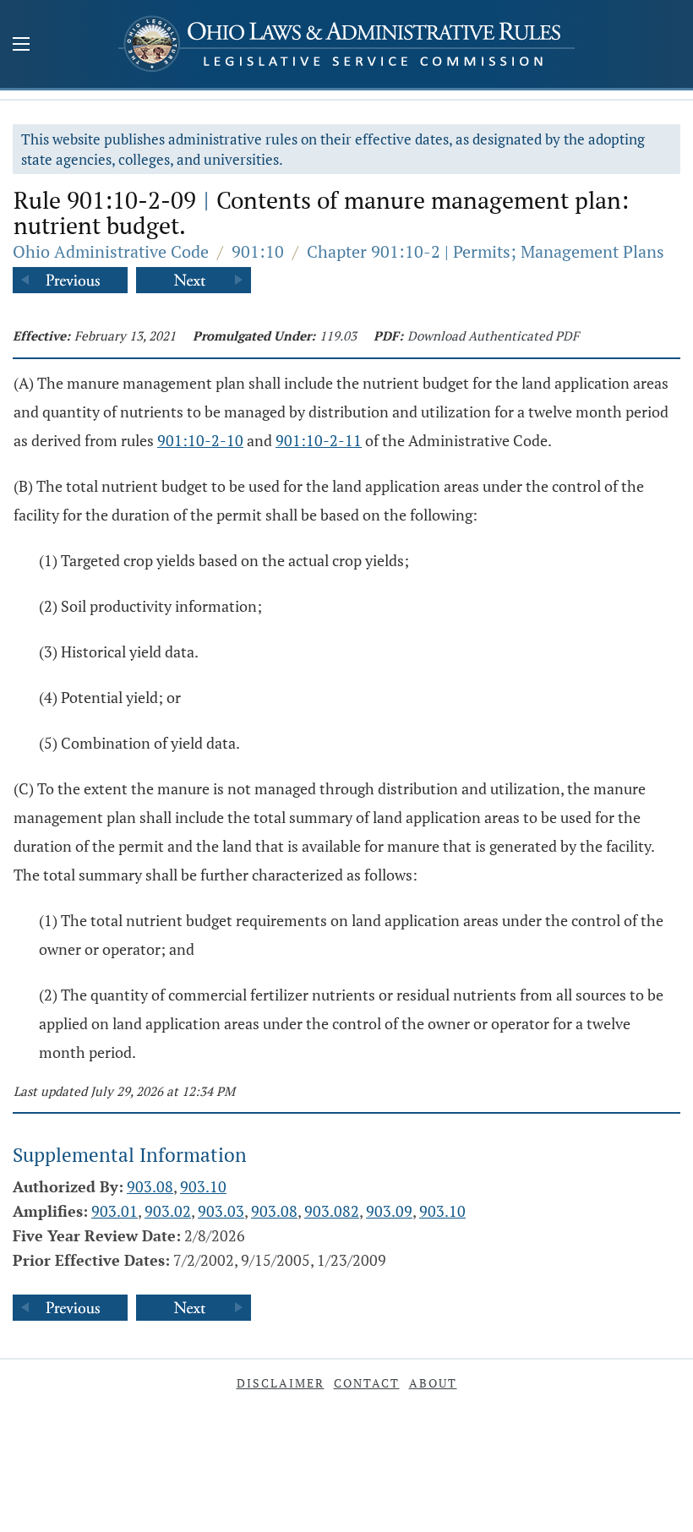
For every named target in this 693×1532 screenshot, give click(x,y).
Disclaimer (281, 1383)
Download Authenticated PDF (493, 335)
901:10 (258, 251)
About (433, 1383)
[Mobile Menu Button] (21, 45)
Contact (367, 1383)
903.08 (150, 1186)
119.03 (338, 335)
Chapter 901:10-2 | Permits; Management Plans (485, 251)
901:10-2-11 (319, 440)
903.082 (331, 1211)
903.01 (114, 1211)
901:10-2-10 (200, 440)
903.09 (389, 1211)
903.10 (203, 1186)
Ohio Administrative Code (111, 251)
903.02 (168, 1211)
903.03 (221, 1211)
